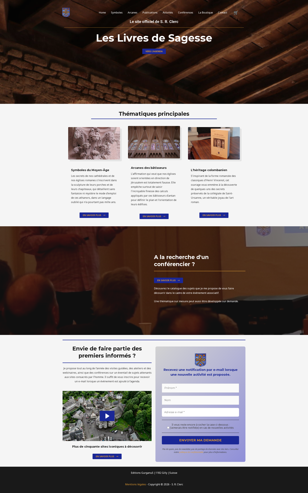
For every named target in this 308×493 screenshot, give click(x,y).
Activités (168, 12)
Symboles (117, 12)
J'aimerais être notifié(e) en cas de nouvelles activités (201, 427)
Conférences (185, 12)
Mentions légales (135, 484)
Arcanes (132, 12)
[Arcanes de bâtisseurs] (66, 12)
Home (102, 12)
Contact (222, 12)
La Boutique (205, 12)
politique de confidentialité (191, 452)
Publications (150, 12)
